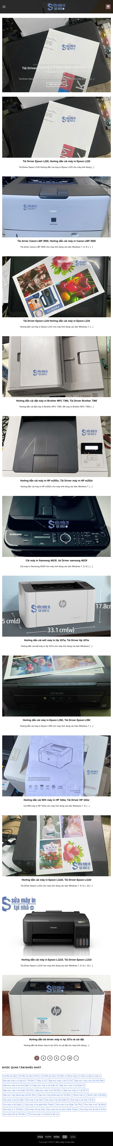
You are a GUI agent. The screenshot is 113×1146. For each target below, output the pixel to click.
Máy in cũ (42, 1081)
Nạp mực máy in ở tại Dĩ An (76, 1090)
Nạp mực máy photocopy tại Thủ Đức (54, 1095)
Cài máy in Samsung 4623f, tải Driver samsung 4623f (56, 560)
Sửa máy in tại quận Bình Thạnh (39, 1104)
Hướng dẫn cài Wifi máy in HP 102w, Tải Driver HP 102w (56, 800)
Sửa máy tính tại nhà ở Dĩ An (92, 1109)
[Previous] (8, 55)
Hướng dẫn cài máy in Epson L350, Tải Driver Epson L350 (56, 720)
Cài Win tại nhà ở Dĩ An (29, 1076)
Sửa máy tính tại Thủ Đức (14, 1114)
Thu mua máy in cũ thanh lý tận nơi (43, 1114)
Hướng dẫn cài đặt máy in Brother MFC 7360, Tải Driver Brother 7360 (56, 400)
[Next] (105, 55)
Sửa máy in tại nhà (34, 1100)
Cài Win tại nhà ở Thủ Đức (53, 1076)
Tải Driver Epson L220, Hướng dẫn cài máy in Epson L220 (56, 70)
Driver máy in (73, 1076)
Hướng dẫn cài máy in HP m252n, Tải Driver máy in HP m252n (56, 480)
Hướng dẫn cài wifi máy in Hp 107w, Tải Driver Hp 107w (56, 640)
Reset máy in (79, 1095)
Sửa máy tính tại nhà (35, 1109)
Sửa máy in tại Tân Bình (94, 1104)
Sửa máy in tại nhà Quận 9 (56, 1100)
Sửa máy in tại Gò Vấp (13, 1100)
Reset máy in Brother (97, 1095)
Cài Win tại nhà (9, 1076)
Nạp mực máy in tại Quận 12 (72, 1085)
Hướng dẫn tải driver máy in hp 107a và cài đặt (56, 1039)
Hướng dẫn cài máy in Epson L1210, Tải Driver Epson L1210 (56, 959)
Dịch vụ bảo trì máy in (91, 1076)
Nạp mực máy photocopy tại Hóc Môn (19, 1095)
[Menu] (4, 6)
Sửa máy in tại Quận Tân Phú (69, 1104)
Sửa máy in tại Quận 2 (13, 1104)
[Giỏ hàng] (108, 6)
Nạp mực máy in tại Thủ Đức (48, 1090)
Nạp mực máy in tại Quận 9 (45, 1085)
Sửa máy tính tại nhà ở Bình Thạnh (62, 1109)
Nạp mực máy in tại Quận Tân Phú (18, 1090)
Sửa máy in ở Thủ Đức (13, 1109)
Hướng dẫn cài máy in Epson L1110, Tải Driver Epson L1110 (56, 879)
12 (69, 1058)
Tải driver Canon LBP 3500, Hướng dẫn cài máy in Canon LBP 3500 (56, 241)
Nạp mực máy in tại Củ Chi (60, 1081)
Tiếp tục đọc (56, 84)
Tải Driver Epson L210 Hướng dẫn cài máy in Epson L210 (56, 320)
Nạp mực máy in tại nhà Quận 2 (16, 1085)
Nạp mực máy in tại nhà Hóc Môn (89, 1081)
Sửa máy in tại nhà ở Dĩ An (82, 1100)
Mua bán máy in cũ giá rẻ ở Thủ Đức (19, 1081)
